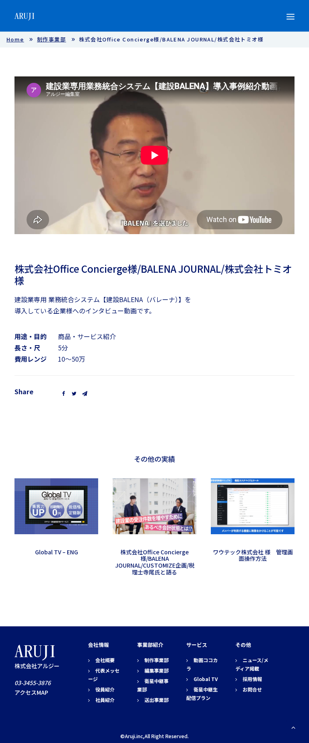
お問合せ (252, 689)
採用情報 (252, 678)
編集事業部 (156, 670)
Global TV (206, 678)
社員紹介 (105, 699)
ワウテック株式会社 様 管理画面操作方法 (253, 555)
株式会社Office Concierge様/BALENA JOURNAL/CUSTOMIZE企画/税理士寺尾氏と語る (154, 562)
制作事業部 (51, 39)
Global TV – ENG (56, 552)
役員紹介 (105, 689)
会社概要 (105, 660)
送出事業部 (156, 699)
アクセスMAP (31, 692)
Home (15, 39)
